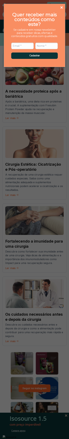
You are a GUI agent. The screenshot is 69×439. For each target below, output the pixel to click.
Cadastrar (34, 55)
